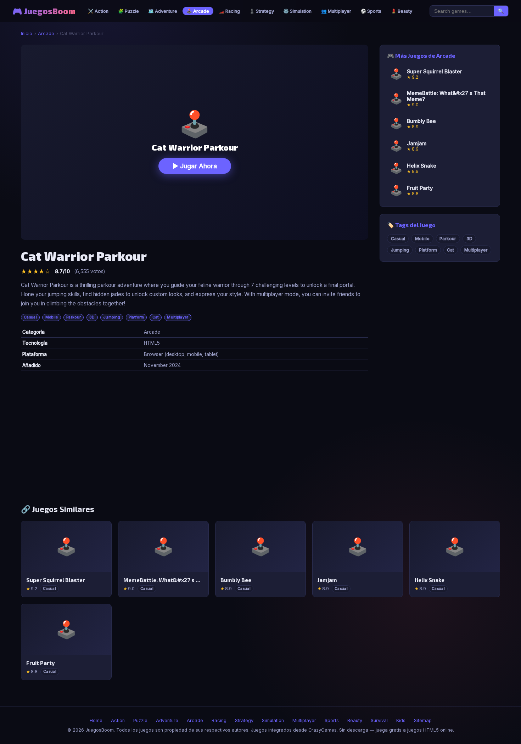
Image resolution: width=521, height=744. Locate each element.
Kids (400, 720)
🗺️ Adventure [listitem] (162, 11)
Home (96, 720)
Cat (155, 317)
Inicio (26, 33)
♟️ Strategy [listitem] (261, 11)
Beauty (354, 720)
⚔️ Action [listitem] (98, 11)
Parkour (73, 317)
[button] (194, 142)
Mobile (51, 317)
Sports (332, 720)
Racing (219, 720)
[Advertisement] (260, 440)
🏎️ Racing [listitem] (229, 11)
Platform (136, 317)
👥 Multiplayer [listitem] (336, 11)
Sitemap (423, 720)
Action (118, 720)
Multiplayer (177, 317)
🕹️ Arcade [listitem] (197, 11)
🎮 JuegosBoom (43, 11)
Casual (30, 317)
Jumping (111, 317)
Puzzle (140, 720)
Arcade (46, 33)
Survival (379, 720)
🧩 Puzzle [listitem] (128, 11)
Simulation (273, 720)
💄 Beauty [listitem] (401, 11)
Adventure (167, 720)
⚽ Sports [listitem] (370, 11)
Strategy (244, 720)
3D (92, 317)
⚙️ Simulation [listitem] (297, 11)
